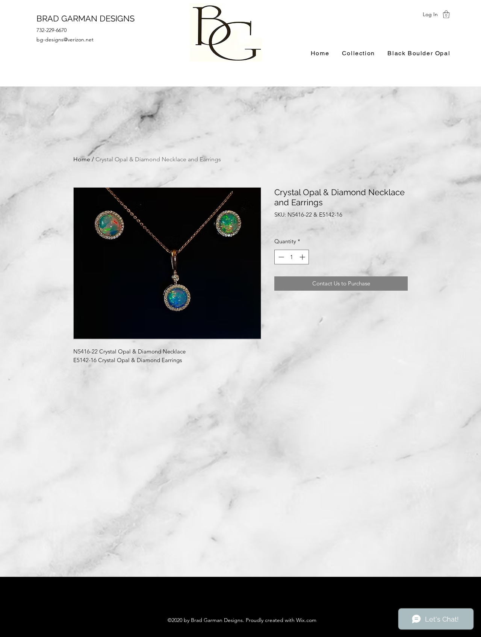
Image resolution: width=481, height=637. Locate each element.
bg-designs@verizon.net (65, 39)
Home (81, 159)
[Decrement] (280, 257)
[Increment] (303, 257)
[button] (446, 14)
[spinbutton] (292, 257)
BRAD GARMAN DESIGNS (85, 18)
